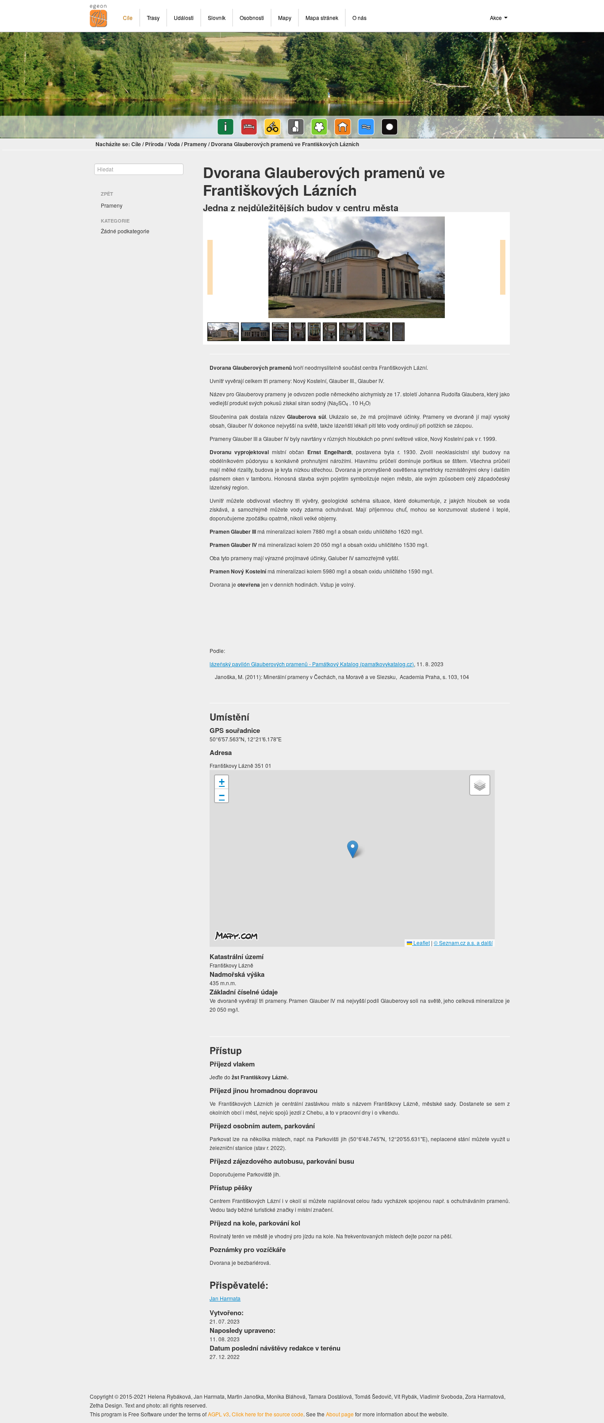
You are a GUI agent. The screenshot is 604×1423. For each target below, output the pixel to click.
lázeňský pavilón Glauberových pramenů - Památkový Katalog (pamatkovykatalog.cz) (312, 664)
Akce (496, 17)
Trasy (153, 17)
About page (340, 1414)
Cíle (128, 17)
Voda (174, 144)
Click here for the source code (267, 1414)
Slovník (217, 17)
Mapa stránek (322, 17)
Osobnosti (252, 17)
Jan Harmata (225, 1298)
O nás (359, 17)
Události (184, 17)
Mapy (284, 17)
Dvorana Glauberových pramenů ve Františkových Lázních (285, 144)
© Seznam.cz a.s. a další (463, 942)
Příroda (154, 144)
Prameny (195, 144)
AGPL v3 (218, 1414)
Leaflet (421, 942)
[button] (352, 849)
